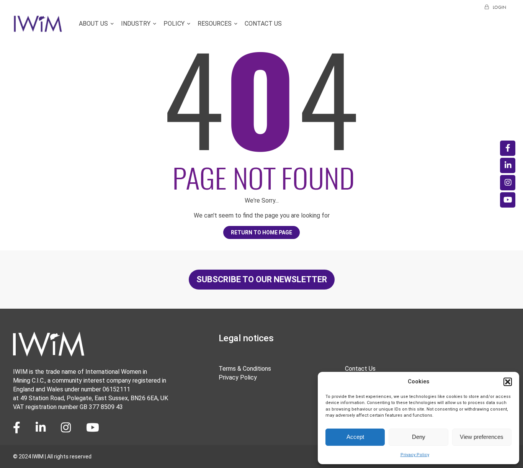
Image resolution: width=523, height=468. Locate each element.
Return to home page (261, 232)
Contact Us (263, 24)
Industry (135, 24)
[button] (508, 382)
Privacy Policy (414, 454)
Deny (418, 437)
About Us (93, 24)
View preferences (481, 437)
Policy (174, 24)
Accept (355, 437)
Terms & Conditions (245, 368)
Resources (215, 24)
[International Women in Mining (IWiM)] (38, 28)
